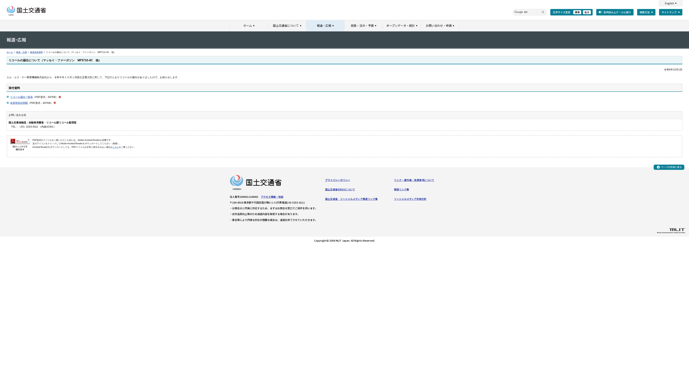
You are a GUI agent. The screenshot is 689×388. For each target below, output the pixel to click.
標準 (577, 12)
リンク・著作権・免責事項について (414, 180)
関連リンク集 (401, 189)
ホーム (10, 52)
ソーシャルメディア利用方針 (410, 199)
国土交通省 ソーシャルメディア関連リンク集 (351, 199)
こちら (116, 147)
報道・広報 (21, 52)
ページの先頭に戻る (671, 167)
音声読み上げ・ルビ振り (617, 12)
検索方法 (645, 12)
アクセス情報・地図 (272, 196)
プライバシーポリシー (337, 180)
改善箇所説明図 (19, 102)
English (669, 3)
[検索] (543, 12)
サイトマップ (669, 12)
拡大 (586, 12)
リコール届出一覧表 (21, 97)
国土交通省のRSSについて (340, 189)
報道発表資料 (36, 52)
